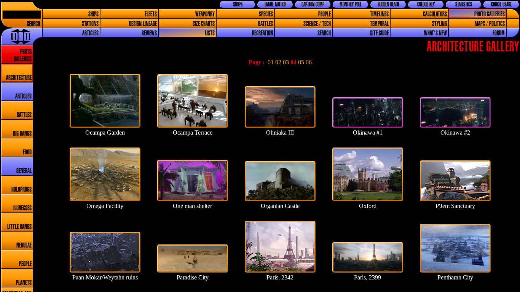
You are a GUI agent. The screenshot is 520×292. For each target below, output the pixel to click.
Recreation (262, 33)
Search (33, 24)
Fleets (151, 14)
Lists (210, 33)
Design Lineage (143, 24)
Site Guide (379, 33)
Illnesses (22, 208)
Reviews (149, 33)
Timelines (379, 14)
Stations (90, 24)
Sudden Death (388, 4)
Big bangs (22, 133)
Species (266, 14)
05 (301, 62)
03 (286, 62)
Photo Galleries (489, 14)
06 (309, 62)
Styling (439, 24)
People (324, 14)
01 (271, 62)
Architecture (19, 78)
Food (27, 152)
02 (278, 62)
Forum (499, 33)
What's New (435, 33)
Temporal (379, 24)
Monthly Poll (351, 4)
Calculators (435, 14)
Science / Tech (317, 24)
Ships (93, 14)
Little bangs (19, 227)
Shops (237, 4)
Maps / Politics (490, 24)
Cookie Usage (501, 4)
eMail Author (275, 4)
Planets (24, 283)
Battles (265, 24)
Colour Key (426, 4)
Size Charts (204, 24)
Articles (90, 33)
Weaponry (205, 14)
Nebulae (24, 245)
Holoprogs (21, 189)
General (24, 171)
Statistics (463, 4)
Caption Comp (312, 4)
